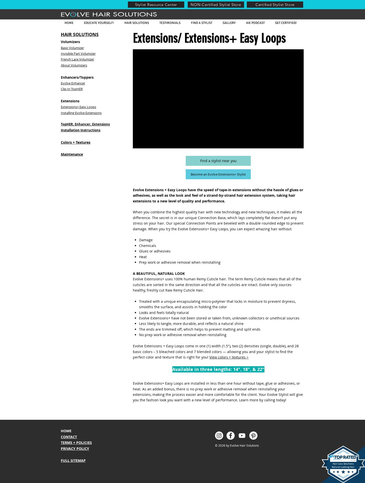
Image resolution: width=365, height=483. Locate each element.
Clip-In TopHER (72, 89)
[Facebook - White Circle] (230, 435)
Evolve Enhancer (73, 83)
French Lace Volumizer (77, 59)
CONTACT (69, 436)
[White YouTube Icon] (242, 435)
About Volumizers (74, 65)
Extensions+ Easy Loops (78, 107)
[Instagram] (219, 435)
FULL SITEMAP (73, 460)
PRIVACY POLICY (75, 448)
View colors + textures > (229, 357)
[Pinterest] (253, 435)
